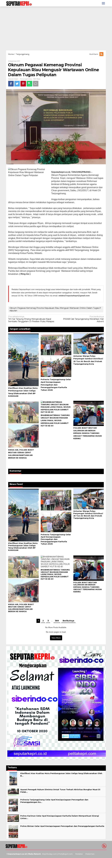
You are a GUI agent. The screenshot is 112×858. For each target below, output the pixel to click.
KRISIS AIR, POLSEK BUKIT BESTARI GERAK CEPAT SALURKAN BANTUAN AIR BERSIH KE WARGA (21, 607)
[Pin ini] (23, 83)
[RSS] (101, 54)
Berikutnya (68, 620)
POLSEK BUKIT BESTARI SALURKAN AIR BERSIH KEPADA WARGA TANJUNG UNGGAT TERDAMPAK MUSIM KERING (87, 433)
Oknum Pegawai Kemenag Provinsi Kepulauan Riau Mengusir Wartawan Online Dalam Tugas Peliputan (55, 309)
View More (56, 638)
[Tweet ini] (17, 83)
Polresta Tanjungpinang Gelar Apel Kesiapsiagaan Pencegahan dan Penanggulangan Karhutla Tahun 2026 (56, 384)
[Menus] (103, 3)
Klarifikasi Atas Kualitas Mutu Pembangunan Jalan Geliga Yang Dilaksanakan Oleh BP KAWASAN (23, 546)
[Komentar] (35, 83)
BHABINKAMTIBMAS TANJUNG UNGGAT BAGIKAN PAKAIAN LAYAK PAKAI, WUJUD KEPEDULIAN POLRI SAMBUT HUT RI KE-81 (55, 420)
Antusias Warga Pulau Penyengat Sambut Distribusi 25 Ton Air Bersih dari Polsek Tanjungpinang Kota (88, 514)
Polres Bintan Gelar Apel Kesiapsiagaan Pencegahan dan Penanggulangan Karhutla (62, 826)
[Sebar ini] (11, 83)
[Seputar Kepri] (19, 3)
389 (57, 620)
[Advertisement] (56, 28)
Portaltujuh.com (65, 854)
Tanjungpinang (26, 79)
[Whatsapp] (29, 83)
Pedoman (90, 854)
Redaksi (78, 854)
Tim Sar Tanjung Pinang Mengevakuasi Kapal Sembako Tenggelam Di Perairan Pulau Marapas (31, 319)
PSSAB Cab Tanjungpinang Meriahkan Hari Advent (83, 319)
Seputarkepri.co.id (17, 854)
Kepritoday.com (49, 854)
